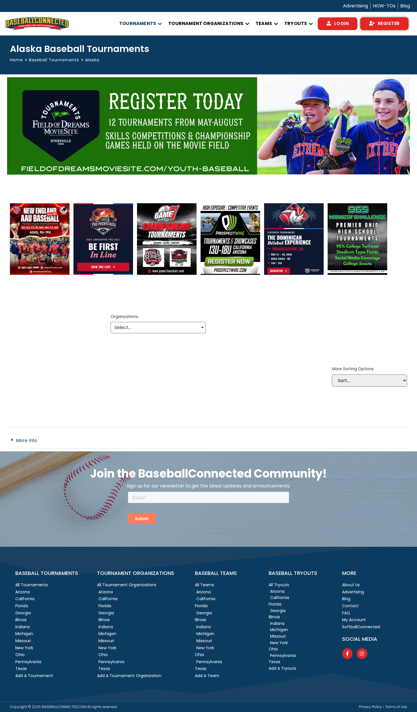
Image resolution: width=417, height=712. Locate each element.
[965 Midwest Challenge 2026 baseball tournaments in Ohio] (357, 273)
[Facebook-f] (347, 653)
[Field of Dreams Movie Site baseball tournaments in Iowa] (208, 173)
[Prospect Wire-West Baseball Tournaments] (230, 273)
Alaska (92, 60)
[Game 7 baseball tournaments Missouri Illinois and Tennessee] (167, 273)
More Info (26, 440)
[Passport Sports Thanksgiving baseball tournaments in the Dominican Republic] (294, 273)
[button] (140, 23)
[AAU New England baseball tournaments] (40, 273)
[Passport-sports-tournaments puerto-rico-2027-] (103, 273)
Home (16, 60)
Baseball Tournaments (54, 60)
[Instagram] (362, 653)
